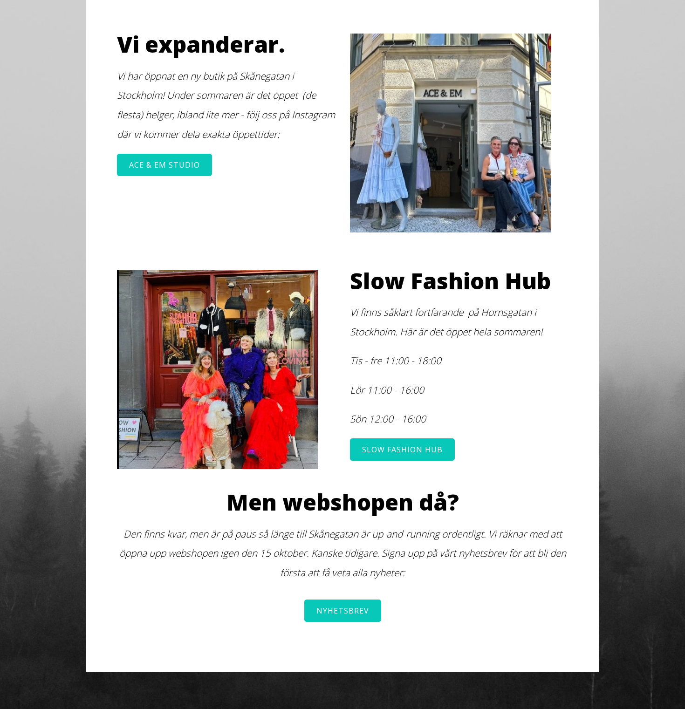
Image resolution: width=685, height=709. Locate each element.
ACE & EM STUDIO (164, 165)
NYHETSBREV (342, 611)
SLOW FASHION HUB (402, 449)
